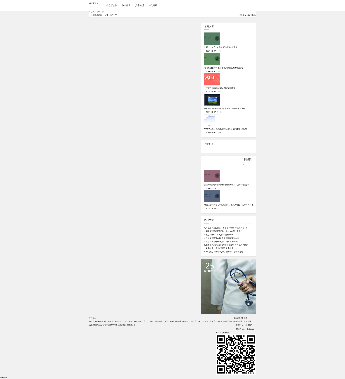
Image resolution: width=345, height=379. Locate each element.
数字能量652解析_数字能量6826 (219, 234)
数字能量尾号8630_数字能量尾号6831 (222, 241)
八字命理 (139, 5)
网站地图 (4, 377)
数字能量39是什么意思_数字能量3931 (222, 248)
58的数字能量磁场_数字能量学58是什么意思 (224, 251)
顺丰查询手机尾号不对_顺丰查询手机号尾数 (224, 231)
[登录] (254, 5)
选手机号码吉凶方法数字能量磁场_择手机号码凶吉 (227, 245)
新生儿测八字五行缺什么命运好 (218, 152)
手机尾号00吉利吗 (248, 15)
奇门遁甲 (153, 5)
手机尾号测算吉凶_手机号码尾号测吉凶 (222, 238)
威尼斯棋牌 (93, 3)
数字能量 (126, 5)
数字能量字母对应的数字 (232, 156)
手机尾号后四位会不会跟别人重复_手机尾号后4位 (226, 228)
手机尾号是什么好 (212, 156)
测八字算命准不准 (241, 152)
